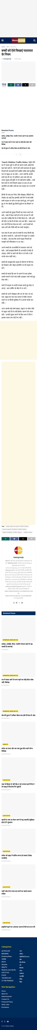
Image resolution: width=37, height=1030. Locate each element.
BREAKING (5, 954)
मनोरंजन (22, 973)
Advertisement (7, 996)
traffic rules (28, 532)
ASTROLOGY (6, 951)
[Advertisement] (18, 18)
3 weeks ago (5, 718)
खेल (21, 959)
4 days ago (5, 649)
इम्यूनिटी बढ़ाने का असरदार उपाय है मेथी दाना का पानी (18, 927)
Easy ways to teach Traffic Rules (17, 526)
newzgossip (7, 59)
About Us (5, 994)
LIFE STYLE (13, 47)
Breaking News (7, 956)
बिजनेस (21, 968)
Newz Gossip (9, 1026)
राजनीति (22, 976)
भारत (21, 970)
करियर (21, 954)
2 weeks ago (5, 685)
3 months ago (6, 754)
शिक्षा (21, 982)
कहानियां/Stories (24, 956)
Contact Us (5, 999)
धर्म (20, 965)
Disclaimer (5, 1007)
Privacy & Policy (7, 1002)
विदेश (21, 979)
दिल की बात (22, 962)
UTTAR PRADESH (7, 981)
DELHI (4, 962)
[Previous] (16, 154)
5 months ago (6, 789)
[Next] (20, 154)
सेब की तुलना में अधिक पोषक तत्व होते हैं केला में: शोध (16, 148)
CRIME (4, 959)
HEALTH (5, 744)
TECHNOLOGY (6, 978)
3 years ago (17, 59)
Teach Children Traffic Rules (12, 532)
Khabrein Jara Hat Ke (10, 640)
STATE (4, 975)
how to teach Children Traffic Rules (14, 529)
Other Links (5, 1004)
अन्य (8, 47)
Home (3, 47)
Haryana (4, 964)
